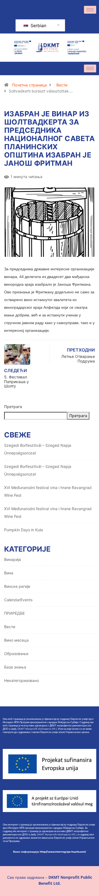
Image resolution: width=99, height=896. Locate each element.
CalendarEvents (18, 599)
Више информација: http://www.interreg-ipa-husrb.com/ (49, 851)
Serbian (37, 25)
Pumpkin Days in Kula (23, 529)
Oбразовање (16, 653)
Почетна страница (29, 85)
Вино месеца (16, 640)
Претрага (13, 406)
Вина (8, 573)
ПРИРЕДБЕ (14, 613)
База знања (15, 667)
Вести (61, 85)
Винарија (12, 559)
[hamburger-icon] (90, 10)
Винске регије (17, 586)
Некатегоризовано (21, 680)
